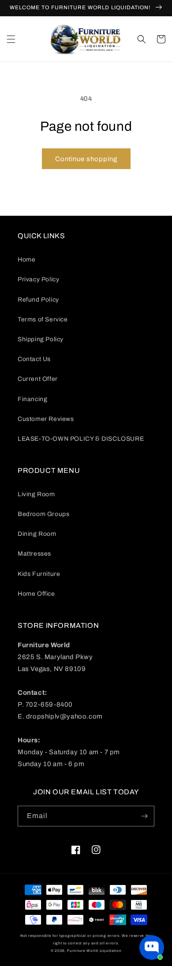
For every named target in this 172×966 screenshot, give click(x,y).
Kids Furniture (39, 574)
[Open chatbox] (151, 947)
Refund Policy (38, 299)
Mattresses (34, 553)
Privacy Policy (38, 279)
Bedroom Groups (43, 514)
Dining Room (37, 534)
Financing (32, 399)
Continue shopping (86, 158)
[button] (11, 39)
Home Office (36, 593)
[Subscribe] (144, 816)
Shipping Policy (41, 339)
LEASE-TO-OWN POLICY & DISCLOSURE (81, 438)
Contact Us (34, 359)
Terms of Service (43, 319)
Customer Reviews (46, 419)
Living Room (36, 494)
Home (26, 259)
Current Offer (38, 379)
